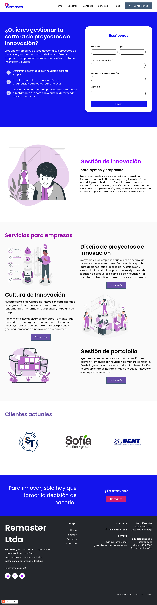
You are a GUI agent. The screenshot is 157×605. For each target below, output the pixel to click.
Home (59, 5)
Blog (118, 5)
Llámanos (116, 499)
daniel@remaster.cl (116, 541)
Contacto (88, 5)
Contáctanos (140, 5)
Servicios (103, 5)
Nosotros (72, 5)
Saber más (116, 285)
